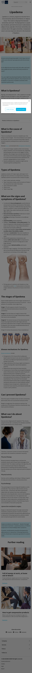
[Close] (29, 101)
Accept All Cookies (21, 109)
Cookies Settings (10, 109)
